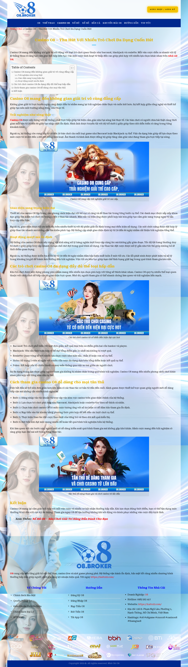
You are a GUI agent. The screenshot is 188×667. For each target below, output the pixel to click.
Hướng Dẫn (131, 23)
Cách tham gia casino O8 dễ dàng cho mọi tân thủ (40, 88)
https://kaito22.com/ (102, 577)
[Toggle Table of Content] (71, 68)
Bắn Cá (96, 23)
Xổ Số (85, 23)
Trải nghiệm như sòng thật (30, 75)
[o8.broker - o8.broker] (50, 9)
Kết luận (18, 91)
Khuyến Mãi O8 (112, 23)
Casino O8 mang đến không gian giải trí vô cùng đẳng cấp (44, 72)
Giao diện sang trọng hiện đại (31, 78)
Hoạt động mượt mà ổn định (31, 81)
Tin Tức (146, 23)
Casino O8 (63, 23)
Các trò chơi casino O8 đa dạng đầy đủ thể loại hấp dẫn (42, 84)
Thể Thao (49, 23)
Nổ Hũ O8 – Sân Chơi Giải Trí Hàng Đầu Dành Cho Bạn (70, 518)
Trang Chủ (16, 29)
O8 (38, 23)
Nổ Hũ (75, 23)
